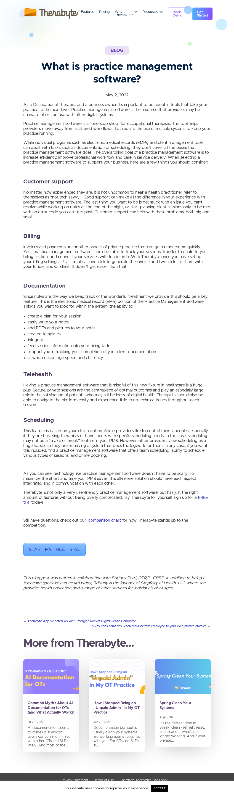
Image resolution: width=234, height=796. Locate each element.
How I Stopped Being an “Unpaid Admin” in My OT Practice (116, 707)
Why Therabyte (124, 13)
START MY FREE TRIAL (54, 549)
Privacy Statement (75, 780)
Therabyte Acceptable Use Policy (144, 780)
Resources (150, 11)
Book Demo (177, 14)
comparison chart (104, 520)
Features (87, 11)
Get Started (202, 14)
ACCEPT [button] (159, 788)
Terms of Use (104, 780)
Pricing (104, 11)
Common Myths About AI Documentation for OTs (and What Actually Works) (51, 707)
